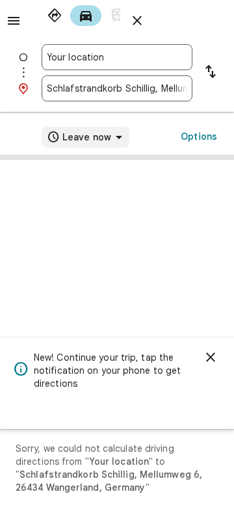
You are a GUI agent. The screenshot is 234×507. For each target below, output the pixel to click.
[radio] (54, 16)
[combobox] (117, 57)
